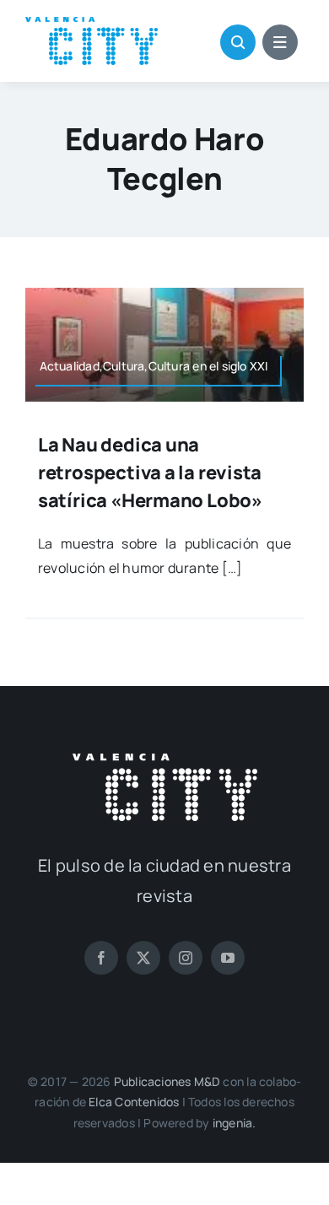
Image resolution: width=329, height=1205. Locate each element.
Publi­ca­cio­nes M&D (167, 1081)
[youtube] (228, 958)
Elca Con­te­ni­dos (134, 1102)
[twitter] (143, 958)
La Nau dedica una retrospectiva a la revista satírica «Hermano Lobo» (150, 472)
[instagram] (185, 958)
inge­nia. (234, 1123)
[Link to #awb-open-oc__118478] (238, 42)
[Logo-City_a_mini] (91, 23)
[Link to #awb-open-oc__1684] (280, 42)
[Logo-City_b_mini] (165, 760)
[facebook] (101, 958)
